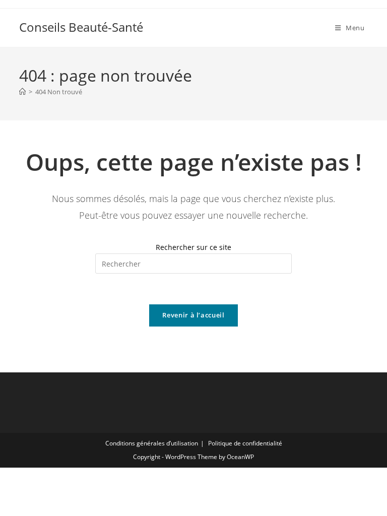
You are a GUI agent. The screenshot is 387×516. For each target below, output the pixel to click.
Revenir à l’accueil (193, 314)
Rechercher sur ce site (193, 247)
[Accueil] (22, 91)
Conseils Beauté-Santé (81, 27)
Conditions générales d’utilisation (151, 443)
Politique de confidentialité (245, 443)
